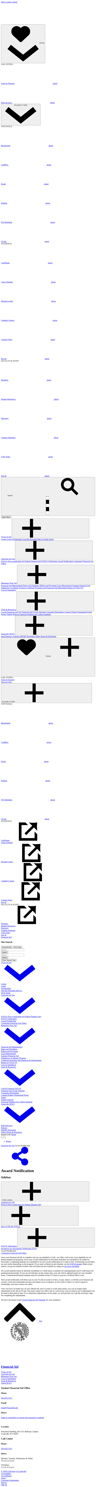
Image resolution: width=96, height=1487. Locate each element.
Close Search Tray (9, 960)
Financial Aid (6, 947)
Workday (26, 380)
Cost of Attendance (8, 1379)
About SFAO (6, 1383)
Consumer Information (10, 1480)
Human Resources (29, 399)
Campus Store (28, 339)
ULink (25, 241)
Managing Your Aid (9, 1376)
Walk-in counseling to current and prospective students (22, 1418)
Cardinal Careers (29, 320)
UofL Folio (27, 457)
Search (4, 952)
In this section (7, 1200)
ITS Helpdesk (28, 222)
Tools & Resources (8, 1381)
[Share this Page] (20, 1156)
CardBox (26, 165)
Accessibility (6, 1474)
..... (3, 1137)
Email (24, 184)
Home (13, 1134)
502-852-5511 (6, 1398)
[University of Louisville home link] (48, 23)
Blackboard (27, 146)
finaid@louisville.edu (9, 1408)
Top (40, 1321)
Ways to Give (28, 103)
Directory (26, 418)
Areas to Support (29, 83)
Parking (25, 203)
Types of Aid (6, 1372)
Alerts (3, 1478)
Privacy (4, 1483)
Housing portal (28, 301)
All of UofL (17, 947)
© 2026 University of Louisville (13, 1471)
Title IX (4, 1485)
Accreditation (6, 1476)
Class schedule (28, 282)
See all (25, 359)
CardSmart (26, 263)
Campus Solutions (29, 438)
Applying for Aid (8, 1146)
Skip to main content (9, 2)
